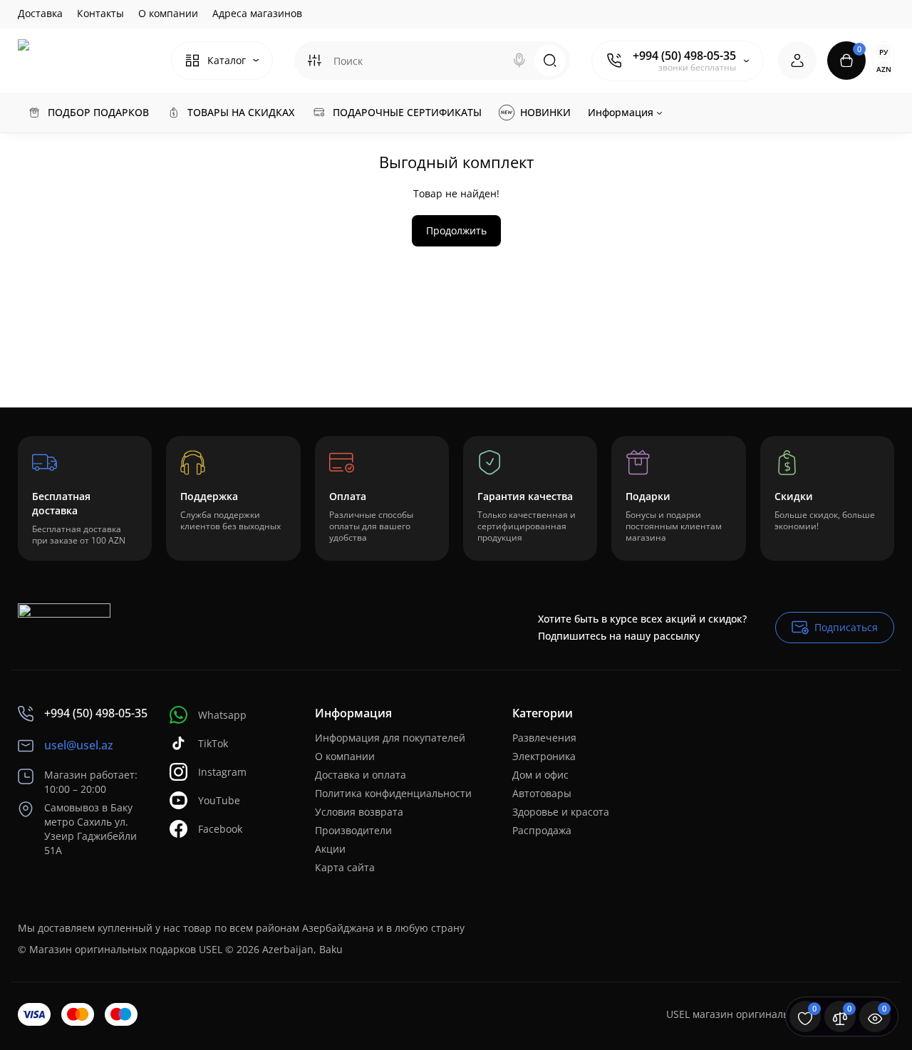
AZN (883, 69)
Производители (353, 830)
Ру (883, 52)
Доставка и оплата (360, 774)
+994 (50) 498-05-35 (684, 55)
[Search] (519, 60)
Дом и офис (540, 774)
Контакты (100, 13)
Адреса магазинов (257, 13)
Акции (330, 849)
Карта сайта (345, 867)
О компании (168, 13)
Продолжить (456, 230)
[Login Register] (797, 60)
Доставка (40, 13)
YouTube (219, 800)
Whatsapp (222, 715)
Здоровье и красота (560, 811)
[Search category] (314, 60)
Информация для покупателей (390, 737)
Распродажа (541, 830)
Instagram (222, 772)
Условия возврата (359, 811)
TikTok (213, 743)
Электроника (544, 756)
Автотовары (541, 793)
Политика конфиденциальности (393, 793)
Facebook (220, 829)
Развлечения (544, 737)
